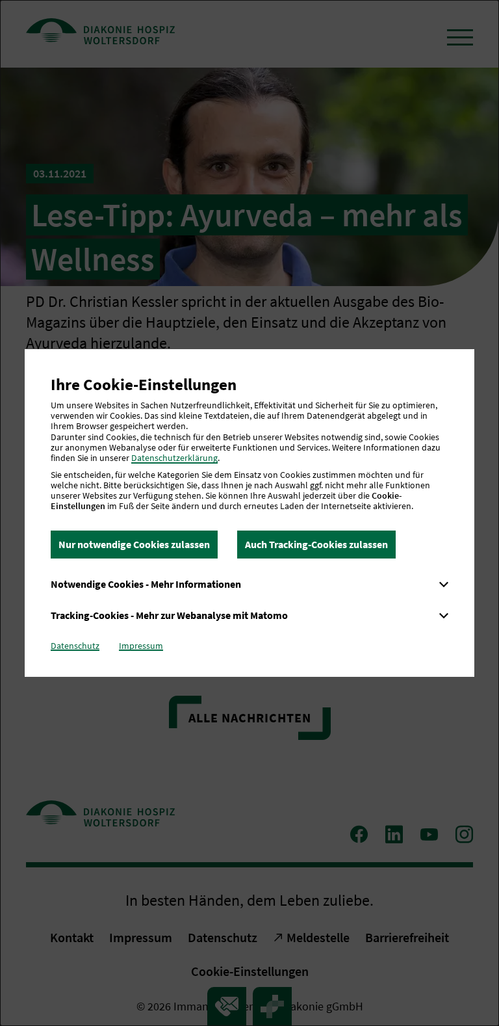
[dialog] (249, 513)
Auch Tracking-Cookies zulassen (316, 544)
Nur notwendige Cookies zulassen (134, 544)
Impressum (141, 645)
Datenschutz (75, 645)
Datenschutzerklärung (174, 458)
